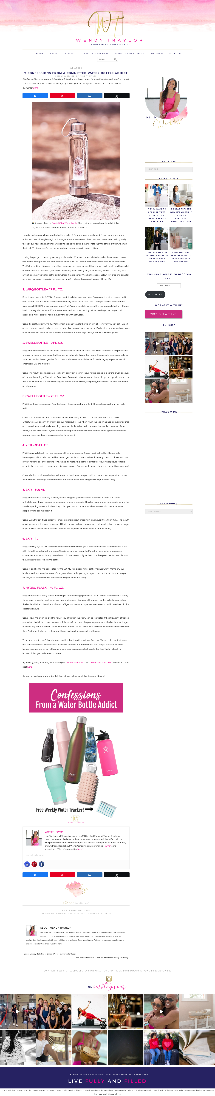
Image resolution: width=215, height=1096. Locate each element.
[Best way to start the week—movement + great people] (180, 343)
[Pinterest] (34, 864)
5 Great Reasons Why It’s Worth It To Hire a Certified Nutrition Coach (181, 215)
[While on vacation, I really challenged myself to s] (53, 1047)
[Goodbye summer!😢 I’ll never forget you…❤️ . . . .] (157, 391)
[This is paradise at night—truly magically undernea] (125, 1047)
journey (107, 846)
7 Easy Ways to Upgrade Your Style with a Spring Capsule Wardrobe (156, 215)
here (35, 88)
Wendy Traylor (145, 37)
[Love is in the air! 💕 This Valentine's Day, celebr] (161, 1047)
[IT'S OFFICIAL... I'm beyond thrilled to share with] (180, 391)
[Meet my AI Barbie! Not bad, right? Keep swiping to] (157, 367)
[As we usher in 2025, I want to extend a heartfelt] (180, 367)
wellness (106, 914)
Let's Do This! (155, 294)
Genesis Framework (130, 971)
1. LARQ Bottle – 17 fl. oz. (43, 289)
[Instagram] (27, 864)
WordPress (164, 971)
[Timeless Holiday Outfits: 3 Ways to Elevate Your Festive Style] (156, 238)
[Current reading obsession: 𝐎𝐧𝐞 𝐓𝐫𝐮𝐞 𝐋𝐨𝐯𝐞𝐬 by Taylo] (197, 1047)
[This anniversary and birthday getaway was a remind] (18, 1047)
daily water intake (74, 662)
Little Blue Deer (75, 971)
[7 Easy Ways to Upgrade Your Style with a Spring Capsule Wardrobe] (156, 195)
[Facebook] (41, 864)
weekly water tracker (101, 662)
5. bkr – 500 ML (34, 489)
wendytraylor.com (34, 855)
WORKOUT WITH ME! (163, 314)
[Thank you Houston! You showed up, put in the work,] (157, 343)
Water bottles (64, 914)
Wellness (76, 68)
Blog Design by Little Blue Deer (128, 1074)
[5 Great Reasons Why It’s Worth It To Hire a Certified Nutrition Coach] (181, 195)
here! (29, 667)
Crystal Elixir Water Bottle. (65, 223)
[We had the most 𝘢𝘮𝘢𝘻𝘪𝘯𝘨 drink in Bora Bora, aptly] (89, 1047)
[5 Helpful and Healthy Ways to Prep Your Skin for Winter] (181, 238)
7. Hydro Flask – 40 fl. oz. (43, 587)
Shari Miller (95, 971)
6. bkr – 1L (30, 538)
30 (37, 445)
